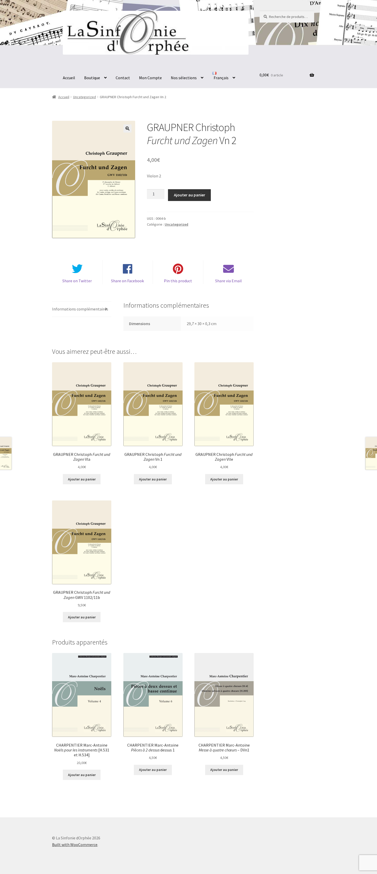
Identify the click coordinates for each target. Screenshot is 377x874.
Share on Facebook (127, 280)
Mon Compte (150, 77)
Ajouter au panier (189, 194)
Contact (123, 77)
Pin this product (178, 280)
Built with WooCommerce (74, 844)
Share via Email (228, 280)
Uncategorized (84, 97)
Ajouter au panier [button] (82, 479)
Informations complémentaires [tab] (80, 309)
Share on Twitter (77, 280)
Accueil (69, 77)
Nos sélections (184, 77)
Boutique (92, 77)
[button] (127, 128)
